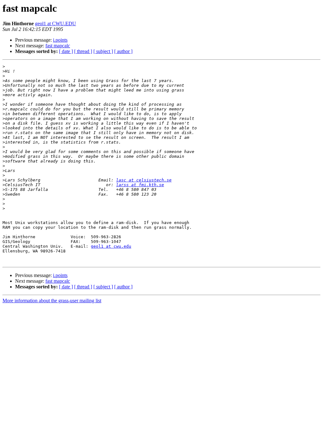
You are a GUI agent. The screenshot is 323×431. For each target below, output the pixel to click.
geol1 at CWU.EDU (55, 23)
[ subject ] (103, 51)
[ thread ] (83, 51)
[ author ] (123, 51)
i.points (60, 40)
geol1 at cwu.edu (111, 246)
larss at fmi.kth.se (140, 184)
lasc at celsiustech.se (144, 180)
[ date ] (66, 51)
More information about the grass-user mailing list (52, 300)
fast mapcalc (57, 45)
